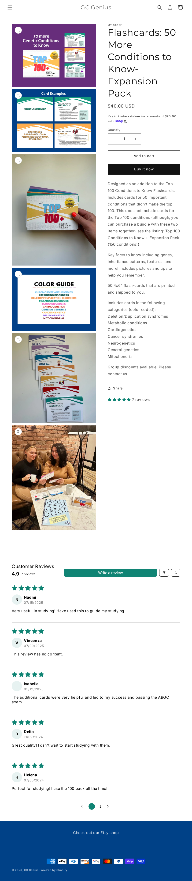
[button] (10, 7)
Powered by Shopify (53, 870)
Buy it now (144, 169)
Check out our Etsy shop (96, 832)
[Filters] (164, 573)
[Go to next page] (109, 806)
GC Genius (32, 870)
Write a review (110, 572)
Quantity (114, 130)
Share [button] (118, 388)
